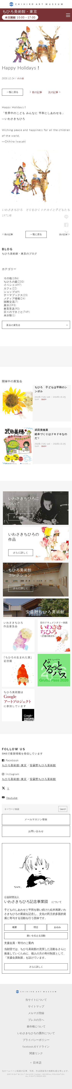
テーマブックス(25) (16, 295)
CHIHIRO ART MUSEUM (36, 4)
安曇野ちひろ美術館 (43, 765)
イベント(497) (13, 285)
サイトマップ (36, 1006)
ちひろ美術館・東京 (19, 11)
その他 (20, 78)
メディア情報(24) (14, 298)
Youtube (11, 798)
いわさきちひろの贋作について (36, 1033)
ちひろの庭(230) (14, 281)
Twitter (66, 232)
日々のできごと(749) (17, 312)
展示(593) (10, 305)
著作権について (36, 1026)
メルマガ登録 (36, 1013)
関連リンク (36, 1053)
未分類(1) (9, 315)
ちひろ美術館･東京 (14, 765)
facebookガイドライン (36, 1046)
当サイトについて (36, 999)
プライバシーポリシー (36, 1040)
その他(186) (11, 278)
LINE (66, 217)
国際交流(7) (11, 301)
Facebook (66, 225)
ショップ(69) (12, 291)
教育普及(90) (12, 308)
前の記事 (37, 92)
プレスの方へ (36, 1020)
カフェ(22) (10, 288)
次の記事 (53, 92)
